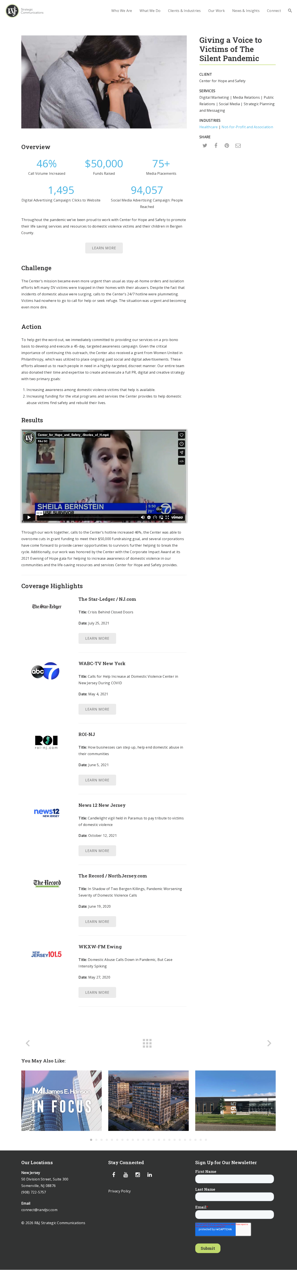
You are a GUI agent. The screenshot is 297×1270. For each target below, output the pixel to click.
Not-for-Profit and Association (247, 127)
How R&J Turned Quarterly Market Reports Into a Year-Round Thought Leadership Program (61, 1100)
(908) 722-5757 (33, 1192)
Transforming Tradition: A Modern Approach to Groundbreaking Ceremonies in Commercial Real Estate (148, 1100)
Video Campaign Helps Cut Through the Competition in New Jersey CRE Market (235, 1101)
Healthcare (208, 127)
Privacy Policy (119, 1191)
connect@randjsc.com (39, 1209)
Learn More (104, 248)
